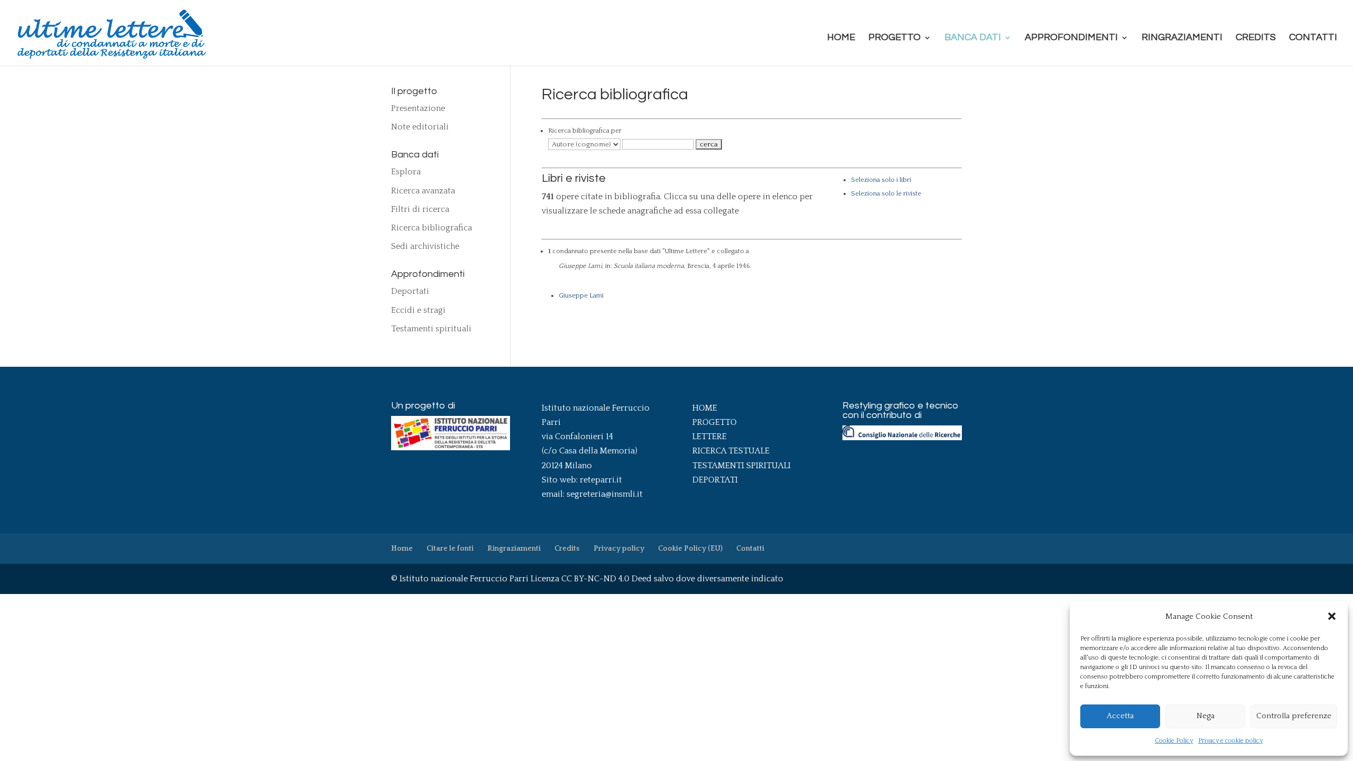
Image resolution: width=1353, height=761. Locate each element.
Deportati (410, 291)
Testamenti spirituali (431, 328)
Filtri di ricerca (420, 209)
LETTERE (709, 436)
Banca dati (972, 38)
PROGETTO (714, 422)
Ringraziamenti (1182, 38)
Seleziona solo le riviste (886, 193)
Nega (1206, 715)
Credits (1256, 38)
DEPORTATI (715, 480)
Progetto (894, 38)
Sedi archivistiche (425, 246)
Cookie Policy (1174, 740)
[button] (1332, 616)
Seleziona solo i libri (881, 179)
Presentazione (418, 108)
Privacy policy (619, 548)
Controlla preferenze (1293, 715)
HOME (704, 408)
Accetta (1120, 715)
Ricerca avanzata (423, 191)
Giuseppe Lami (581, 295)
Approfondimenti (1071, 38)
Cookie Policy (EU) (690, 548)
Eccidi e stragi (418, 310)
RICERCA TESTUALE (731, 451)
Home (841, 38)
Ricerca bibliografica (431, 228)
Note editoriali (420, 127)
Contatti (1313, 38)
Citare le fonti (450, 548)
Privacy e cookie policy (1230, 740)
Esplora (406, 172)
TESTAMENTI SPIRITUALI (741, 465)
